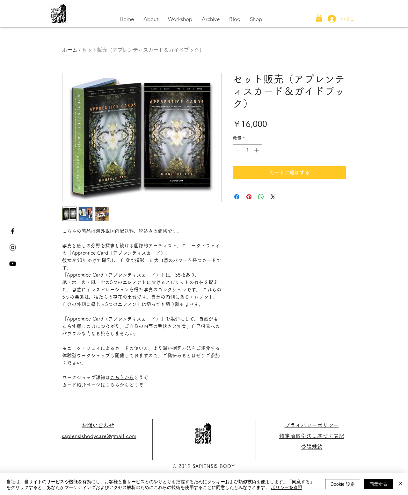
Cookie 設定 (343, 484)
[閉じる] (400, 484)
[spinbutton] (247, 150)
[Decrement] (238, 150)
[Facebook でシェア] (237, 197)
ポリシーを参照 (286, 487)
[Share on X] (273, 197)
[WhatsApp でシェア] (261, 197)
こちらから (122, 377)
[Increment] (257, 150)
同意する (378, 484)
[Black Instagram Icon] (13, 247)
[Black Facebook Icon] (13, 231)
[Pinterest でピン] (249, 197)
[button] (319, 18)
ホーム (69, 50)
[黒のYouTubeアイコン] (13, 264)
